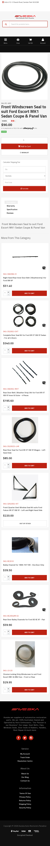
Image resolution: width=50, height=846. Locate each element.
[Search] (6, 24)
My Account (25, 753)
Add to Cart (25, 146)
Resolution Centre (25, 761)
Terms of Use (25, 793)
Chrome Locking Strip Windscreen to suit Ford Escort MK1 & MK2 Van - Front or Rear (22, 675)
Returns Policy (25, 800)
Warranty (11, 205)
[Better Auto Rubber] (44, 268)
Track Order (25, 757)
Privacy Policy (25, 797)
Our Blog (25, 777)
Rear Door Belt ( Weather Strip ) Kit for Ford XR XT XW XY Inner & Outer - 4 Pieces (24, 394)
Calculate (25, 188)
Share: (5, 121)
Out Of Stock (25, 523)
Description (11, 202)
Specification (12, 209)
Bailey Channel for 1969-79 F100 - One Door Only (23, 564)
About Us (25, 773)
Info (35, 128)
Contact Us (25, 780)
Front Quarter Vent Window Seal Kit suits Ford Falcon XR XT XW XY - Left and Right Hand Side (22, 509)
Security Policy (25, 807)
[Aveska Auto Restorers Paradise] (25, 16)
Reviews (10, 213)
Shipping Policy (25, 804)
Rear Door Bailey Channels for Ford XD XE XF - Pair (24, 619)
